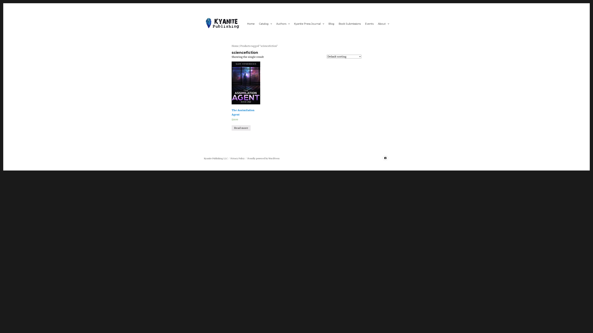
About (382, 23)
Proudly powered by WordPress (263, 158)
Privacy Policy (237, 158)
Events (369, 23)
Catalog (264, 23)
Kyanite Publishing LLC (216, 158)
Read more (241, 128)
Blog (331, 23)
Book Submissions (350, 23)
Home (251, 23)
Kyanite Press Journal (307, 23)
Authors (281, 23)
